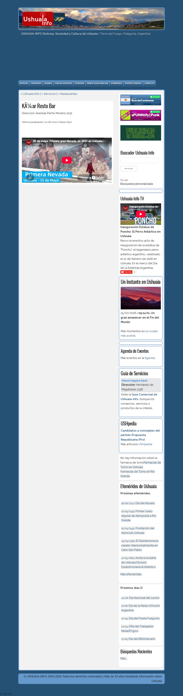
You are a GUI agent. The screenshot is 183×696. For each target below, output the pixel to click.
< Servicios (48, 94)
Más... (123, 658)
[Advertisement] (91, 59)
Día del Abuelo (138, 503)
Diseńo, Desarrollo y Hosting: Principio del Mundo (50, 689)
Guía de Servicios (63, 83)
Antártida (36, 83)
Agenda (48, 83)
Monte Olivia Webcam (97, 83)
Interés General (133, 83)
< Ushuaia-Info (29, 94)
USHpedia (79, 83)
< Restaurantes (67, 94)
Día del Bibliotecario (138, 639)
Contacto (149, 83)
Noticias (24, 83)
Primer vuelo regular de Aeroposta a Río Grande (138, 516)
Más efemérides (131, 574)
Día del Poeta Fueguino (140, 618)
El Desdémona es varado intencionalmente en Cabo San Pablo (140, 545)
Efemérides (116, 83)
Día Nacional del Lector (140, 598)
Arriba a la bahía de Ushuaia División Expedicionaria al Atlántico (138, 562)
